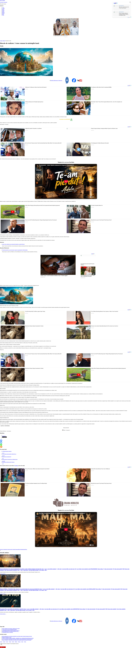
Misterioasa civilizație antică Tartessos (8, 455)
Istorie (3, 9)
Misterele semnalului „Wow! (6, 629)
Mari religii (20, 541)
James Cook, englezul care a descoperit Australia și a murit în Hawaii (13, 242)
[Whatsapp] (1, 437)
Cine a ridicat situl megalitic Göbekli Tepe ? (9, 447)
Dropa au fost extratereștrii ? (6, 449)
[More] (1, 439)
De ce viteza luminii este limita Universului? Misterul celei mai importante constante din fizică (17, 631)
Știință (3, 11)
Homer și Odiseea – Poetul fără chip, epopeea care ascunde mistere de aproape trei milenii (16, 632)
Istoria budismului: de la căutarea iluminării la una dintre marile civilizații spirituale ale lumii (17, 628)
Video (3, 15)
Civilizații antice (9, 541)
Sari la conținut (2, 0)
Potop (26, 541)
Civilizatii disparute (15, 541)
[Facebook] (1, 433)
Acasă (3, 7)
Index (3, 14)
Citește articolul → (3, 586)
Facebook (16, 457)
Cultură (3, 8)
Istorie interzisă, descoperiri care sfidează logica (9, 452)
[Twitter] (1, 435)
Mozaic (3, 13)
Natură (3, 10)
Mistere (3, 12)
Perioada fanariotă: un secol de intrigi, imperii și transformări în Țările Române (15, 248)
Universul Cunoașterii (3, 2)
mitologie (23, 541)
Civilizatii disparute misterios (6, 444)
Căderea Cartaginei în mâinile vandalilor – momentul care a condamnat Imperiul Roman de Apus (18, 630)
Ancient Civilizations (3, 541)
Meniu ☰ (1, 5)
